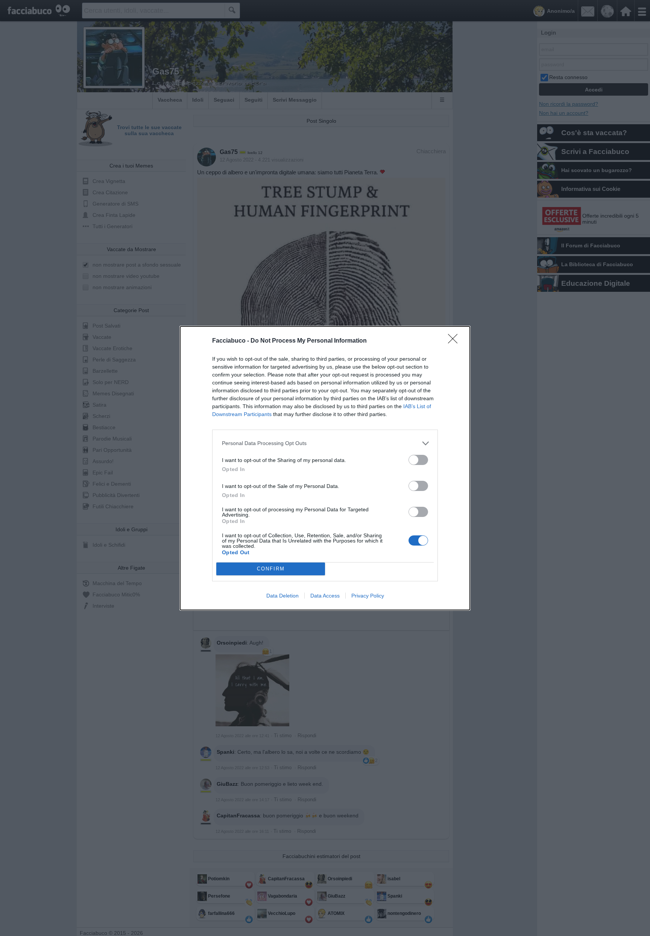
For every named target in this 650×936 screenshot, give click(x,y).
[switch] (418, 460)
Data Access (325, 596)
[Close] (455, 341)
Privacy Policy (367, 596)
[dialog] (325, 468)
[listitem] (325, 443)
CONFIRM (271, 569)
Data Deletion (282, 596)
